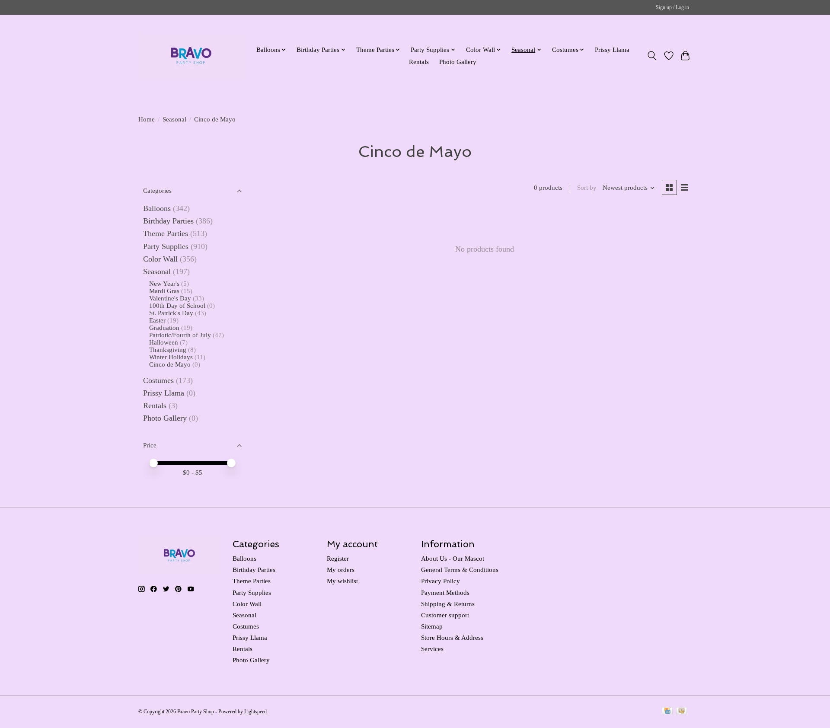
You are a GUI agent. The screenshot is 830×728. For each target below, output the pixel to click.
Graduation (164, 327)
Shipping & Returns (448, 603)
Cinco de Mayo (170, 364)
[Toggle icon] (652, 56)
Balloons (157, 208)
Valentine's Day (170, 298)
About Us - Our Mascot (452, 558)
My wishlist (342, 581)
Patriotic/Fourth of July (180, 335)
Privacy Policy (440, 581)
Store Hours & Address (452, 637)
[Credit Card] (667, 711)
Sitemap (432, 626)
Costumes (158, 380)
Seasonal (174, 119)
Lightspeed (255, 712)
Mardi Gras (164, 290)
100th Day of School (177, 305)
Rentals (419, 61)
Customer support (445, 615)
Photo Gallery (457, 61)
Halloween (163, 342)
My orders (340, 569)
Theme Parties (165, 233)
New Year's (164, 283)
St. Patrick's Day (171, 313)
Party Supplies (165, 246)
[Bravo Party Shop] (191, 55)
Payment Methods (445, 592)
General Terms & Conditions (459, 569)
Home (146, 119)
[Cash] (681, 711)
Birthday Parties (168, 221)
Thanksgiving (167, 349)
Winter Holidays (171, 357)
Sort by (587, 187)
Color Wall (160, 259)
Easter (157, 320)
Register (338, 558)
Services (432, 648)
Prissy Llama (612, 49)
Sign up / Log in (672, 7)
